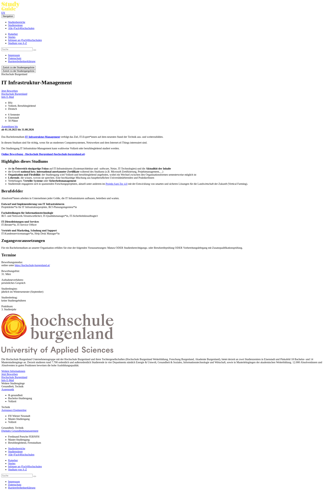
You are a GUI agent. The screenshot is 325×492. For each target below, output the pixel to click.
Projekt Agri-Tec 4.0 (116, 183)
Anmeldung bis (9, 126)
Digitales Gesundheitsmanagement (19, 430)
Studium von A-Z (17, 43)
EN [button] (3, 12)
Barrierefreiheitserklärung (21, 61)
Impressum (14, 55)
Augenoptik (7, 389)
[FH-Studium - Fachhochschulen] (10, 9)
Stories (11, 37)
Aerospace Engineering (13, 410)
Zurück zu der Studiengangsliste (18, 67)
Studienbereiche (16, 22)
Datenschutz (14, 58)
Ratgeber (13, 34)
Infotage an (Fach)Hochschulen (25, 40)
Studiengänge (15, 25)
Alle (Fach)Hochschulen (21, 28)
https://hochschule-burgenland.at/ (32, 265)
